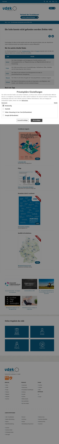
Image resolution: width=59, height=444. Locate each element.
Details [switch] (55, 103)
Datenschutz (25, 100)
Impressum (4, 103)
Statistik (7, 109)
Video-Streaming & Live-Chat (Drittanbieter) (18, 112)
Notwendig (8, 106)
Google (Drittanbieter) (11, 115)
